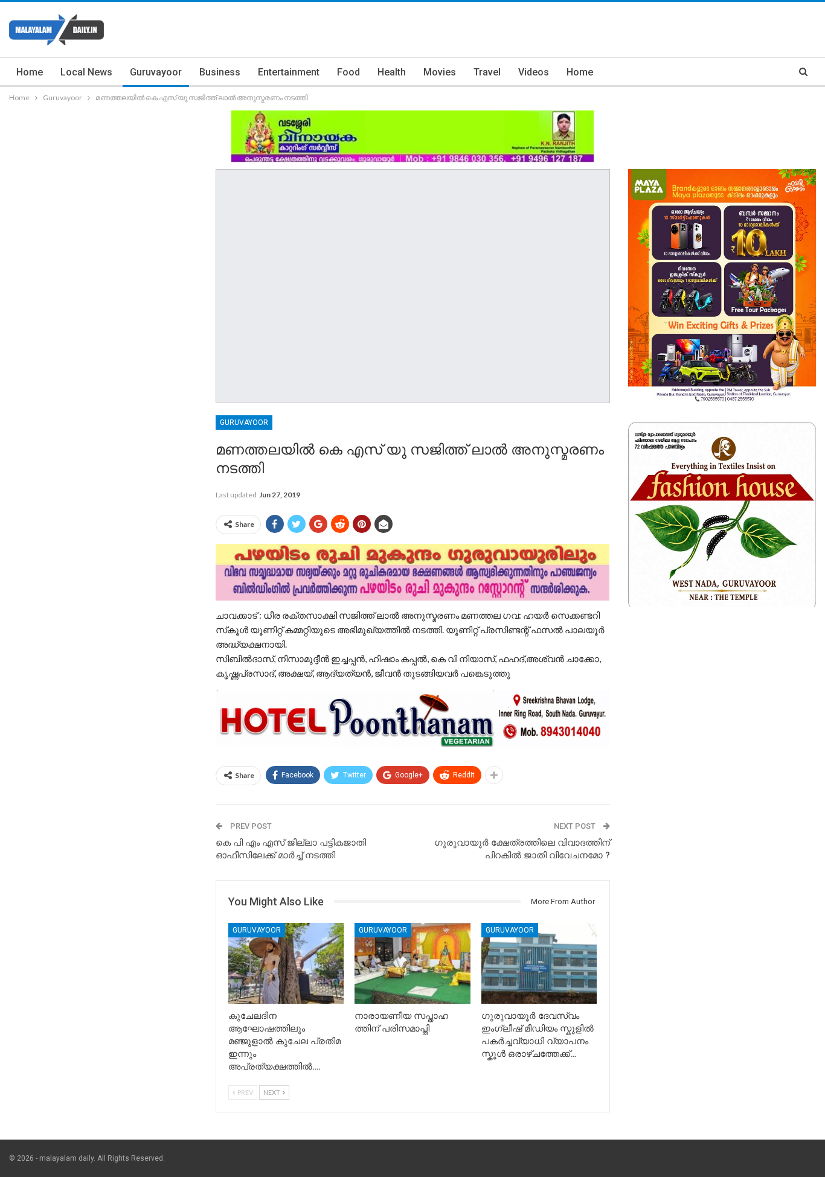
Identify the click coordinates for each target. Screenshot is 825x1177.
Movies (439, 72)
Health (391, 72)
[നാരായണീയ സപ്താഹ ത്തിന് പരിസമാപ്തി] (412, 963)
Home (29, 72)
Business (219, 72)
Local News (86, 72)
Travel (487, 72)
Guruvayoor (156, 72)
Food (348, 72)
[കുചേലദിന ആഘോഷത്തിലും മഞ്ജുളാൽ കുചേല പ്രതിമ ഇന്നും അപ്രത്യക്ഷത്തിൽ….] (286, 963)
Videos (533, 72)
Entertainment (288, 72)
